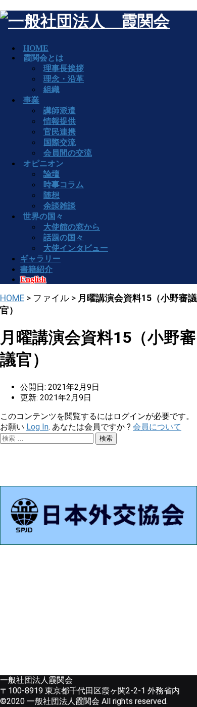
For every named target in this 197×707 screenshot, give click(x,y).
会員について (157, 427)
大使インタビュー (75, 248)
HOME (12, 298)
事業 (31, 100)
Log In (37, 427)
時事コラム (63, 184)
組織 (51, 89)
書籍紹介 (36, 269)
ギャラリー (40, 258)
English (33, 279)
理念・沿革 (63, 79)
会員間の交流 (67, 153)
